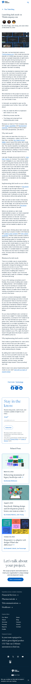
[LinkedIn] (21, 389)
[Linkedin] (8, 656)
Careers (18, 622)
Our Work (5, 617)
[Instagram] (18, 656)
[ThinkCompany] (6, 2)
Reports (4, 627)
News (18, 617)
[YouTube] (23, 656)
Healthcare (6, 607)
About (4, 620)
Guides (4, 629)
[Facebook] (12, 389)
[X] (16, 389)
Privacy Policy (14, 439)
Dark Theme (17, 675)
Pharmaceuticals (8, 599)
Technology (19, 382)
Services (4, 622)
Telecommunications (10, 603)
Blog (17, 620)
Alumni (18, 624)
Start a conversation (15, 579)
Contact (18, 627)
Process (4, 624)
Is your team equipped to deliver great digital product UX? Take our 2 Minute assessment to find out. (13, 642)
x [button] (28, 680)
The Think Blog (9, 9)
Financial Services (9, 595)
